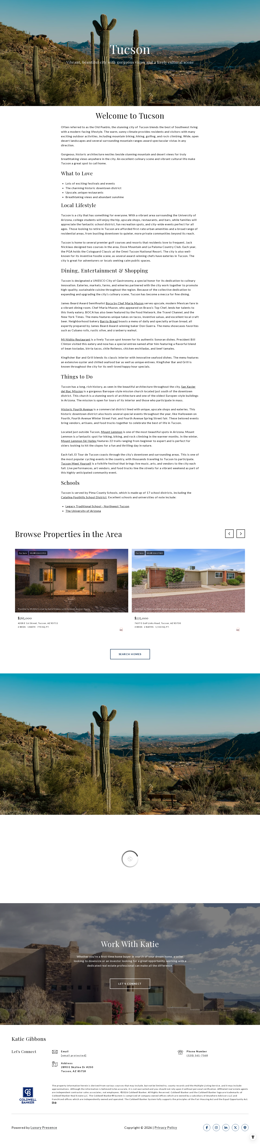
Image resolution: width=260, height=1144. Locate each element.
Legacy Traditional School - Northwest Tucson (97, 506)
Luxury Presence (44, 1128)
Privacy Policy (166, 1128)
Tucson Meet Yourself (76, 463)
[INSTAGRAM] (216, 1127)
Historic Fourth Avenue (77, 409)
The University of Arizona (83, 510)
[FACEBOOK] (206, 1127)
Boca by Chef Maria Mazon (125, 303)
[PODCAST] (245, 1127)
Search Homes (130, 654)
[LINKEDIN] (225, 1127)
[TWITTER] (235, 1127)
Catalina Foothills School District (84, 497)
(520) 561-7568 (197, 1055)
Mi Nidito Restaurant (75, 339)
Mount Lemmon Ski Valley (79, 440)
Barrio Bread (109, 321)
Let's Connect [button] (130, 983)
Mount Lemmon (111, 431)
